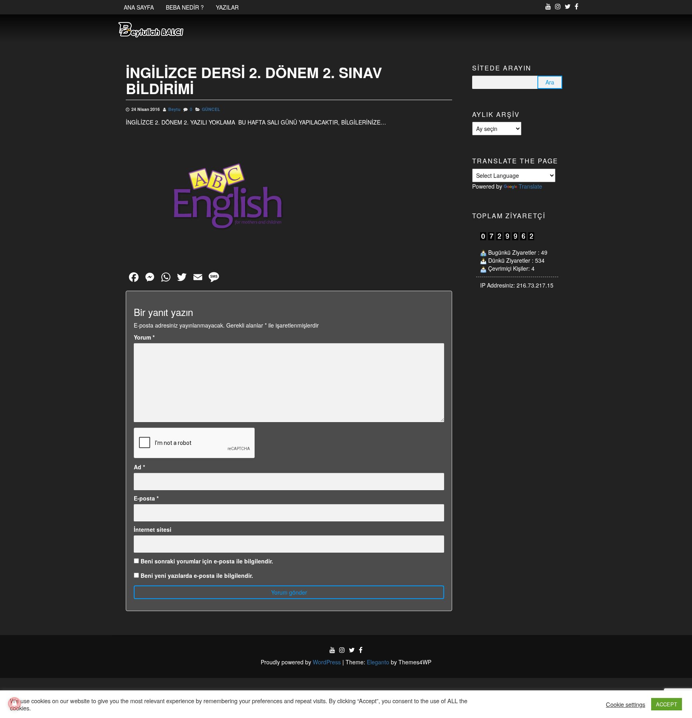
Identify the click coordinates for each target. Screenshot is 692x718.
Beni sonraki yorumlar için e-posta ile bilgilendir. (207, 561)
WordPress (327, 662)
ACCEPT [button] (666, 704)
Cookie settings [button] (625, 704)
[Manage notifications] (14, 703)
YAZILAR (227, 7)
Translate (530, 186)
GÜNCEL (211, 109)
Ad (139, 467)
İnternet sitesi (152, 529)
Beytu (174, 109)
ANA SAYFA (139, 7)
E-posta (146, 498)
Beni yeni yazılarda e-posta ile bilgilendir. (197, 575)
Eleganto (378, 662)
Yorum (144, 337)
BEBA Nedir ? (185, 7)
